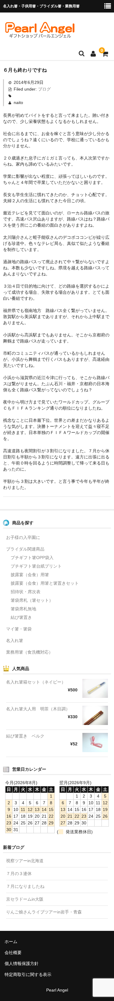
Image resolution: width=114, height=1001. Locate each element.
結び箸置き (21, 617)
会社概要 (13, 952)
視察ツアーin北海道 (24, 860)
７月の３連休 (19, 873)
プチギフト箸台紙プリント (36, 566)
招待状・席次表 (25, 591)
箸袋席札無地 (23, 608)
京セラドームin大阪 (24, 899)
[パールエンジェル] (39, 35)
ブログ (44, 89)
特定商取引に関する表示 (28, 974)
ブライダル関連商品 (25, 549)
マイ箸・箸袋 (19, 628)
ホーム (11, 941)
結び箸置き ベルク (25, 736)
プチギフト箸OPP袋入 (32, 557)
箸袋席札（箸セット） (32, 600)
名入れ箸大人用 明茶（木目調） (38, 708)
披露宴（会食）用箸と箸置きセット (45, 583)
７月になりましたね (25, 886)
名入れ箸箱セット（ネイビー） (36, 682)
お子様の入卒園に (23, 537)
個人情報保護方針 (22, 963)
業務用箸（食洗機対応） (29, 652)
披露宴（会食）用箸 (30, 574)
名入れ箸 (14, 640)
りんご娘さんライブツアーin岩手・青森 (44, 912)
